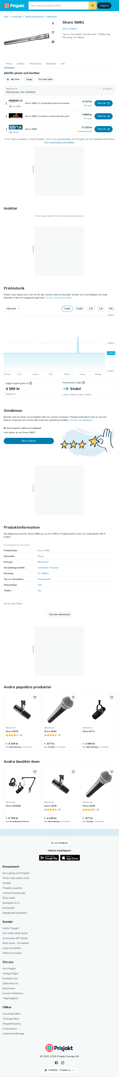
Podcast (54, 567)
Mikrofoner (52, 16)
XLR (40, 584)
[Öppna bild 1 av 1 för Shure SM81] (27, 39)
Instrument (43, 567)
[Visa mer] (6, 103)
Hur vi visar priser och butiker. (59, 142)
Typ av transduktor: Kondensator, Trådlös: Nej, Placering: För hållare (87, 36)
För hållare (43, 573)
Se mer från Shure (13, 603)
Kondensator (44, 579)
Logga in (104, 5)
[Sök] (93, 6)
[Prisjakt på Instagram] (62, 1062)
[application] (59, 345)
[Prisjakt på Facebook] (56, 1062)
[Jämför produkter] (53, 41)
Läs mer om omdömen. (81, 420)
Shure (41, 556)
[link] (22, 721)
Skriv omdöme (70, 28)
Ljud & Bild (17, 16)
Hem (6, 16)
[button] (53, 23)
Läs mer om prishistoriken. (58, 297)
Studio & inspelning (34, 16)
